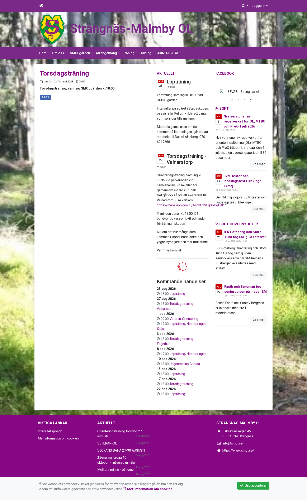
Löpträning (179, 82)
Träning (128, 53)
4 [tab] (251, 99)
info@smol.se (232, 443)
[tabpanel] (241, 91)
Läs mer (259, 164)
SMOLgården (80, 53)
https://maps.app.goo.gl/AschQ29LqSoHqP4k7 (191, 205)
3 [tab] (244, 99)
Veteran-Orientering (184, 319)
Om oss (58, 53)
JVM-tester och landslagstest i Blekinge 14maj (242, 181)
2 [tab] (238, 99)
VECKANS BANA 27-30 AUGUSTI (121, 450)
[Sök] (245, 6)
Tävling (145, 53)
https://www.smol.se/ (238, 450)
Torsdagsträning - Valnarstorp (186, 159)
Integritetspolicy (50, 431)
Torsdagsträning (181, 384)
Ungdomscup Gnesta (185, 364)
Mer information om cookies (58, 438)
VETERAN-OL (107, 443)
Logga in (258, 6)
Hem (42, 53)
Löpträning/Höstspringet (188, 354)
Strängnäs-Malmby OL (131, 28)
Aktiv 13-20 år (167, 53)
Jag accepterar (255, 485)
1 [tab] (232, 99)
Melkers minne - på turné (115, 470)
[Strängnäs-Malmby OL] (52, 30)
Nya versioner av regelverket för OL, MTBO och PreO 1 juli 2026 (244, 121)
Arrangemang (106, 53)
